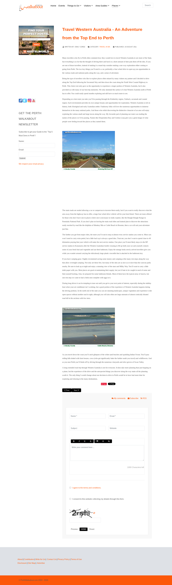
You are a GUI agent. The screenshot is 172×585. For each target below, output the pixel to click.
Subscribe (134, 398)
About (20, 559)
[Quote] (97, 441)
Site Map (31, 563)
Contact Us (51, 559)
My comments (119, 398)
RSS (144, 398)
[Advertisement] (33, 76)
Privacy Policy (64, 559)
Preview (74, 529)
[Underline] (85, 441)
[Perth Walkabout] (31, 7)
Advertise (41, 563)
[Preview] (109, 441)
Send (83, 529)
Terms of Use (76, 559)
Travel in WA (104, 47)
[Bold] (74, 441)
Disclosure (22, 563)
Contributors (29, 559)
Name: (21, 141)
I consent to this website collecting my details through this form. (98, 499)
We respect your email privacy (31, 164)
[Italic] (79, 441)
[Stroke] (91, 441)
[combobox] (147, 5)
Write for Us (40, 559)
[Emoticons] (103, 441)
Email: (21, 150)
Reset (91, 529)
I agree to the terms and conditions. (86, 488)
